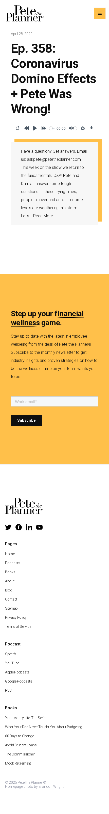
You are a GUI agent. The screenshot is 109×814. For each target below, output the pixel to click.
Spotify (10, 654)
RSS (8, 690)
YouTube (12, 663)
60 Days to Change (19, 736)
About (9, 581)
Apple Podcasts (17, 672)
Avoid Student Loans (21, 745)
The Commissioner (20, 754)
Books (10, 572)
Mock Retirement (18, 763)
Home (10, 554)
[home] (23, 13)
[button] (100, 13)
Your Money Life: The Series (26, 718)
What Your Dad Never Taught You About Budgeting (43, 727)
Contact (11, 599)
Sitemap (11, 608)
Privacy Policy (16, 617)
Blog (8, 590)
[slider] (52, 128)
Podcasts (12, 563)
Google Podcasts (18, 681)
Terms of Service (18, 627)
